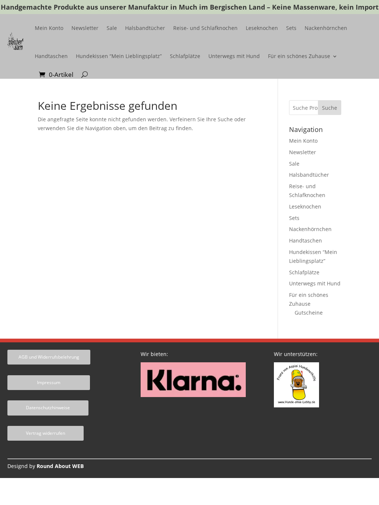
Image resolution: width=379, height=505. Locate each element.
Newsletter (84, 27)
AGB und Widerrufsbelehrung (49, 357)
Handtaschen (51, 56)
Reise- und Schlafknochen (205, 27)
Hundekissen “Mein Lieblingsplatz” (119, 56)
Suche (329, 107)
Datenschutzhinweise (48, 407)
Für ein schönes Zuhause (299, 56)
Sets (291, 27)
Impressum (48, 382)
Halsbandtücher (145, 27)
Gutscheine (309, 312)
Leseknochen (262, 27)
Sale (112, 27)
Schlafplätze (185, 56)
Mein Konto (49, 27)
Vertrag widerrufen (45, 433)
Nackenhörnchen (326, 27)
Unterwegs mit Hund (234, 56)
